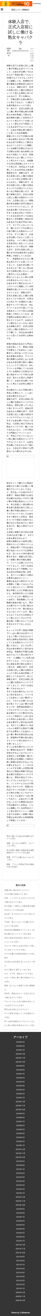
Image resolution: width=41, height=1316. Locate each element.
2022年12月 (20, 1197)
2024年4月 (20, 1133)
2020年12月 (20, 1292)
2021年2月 (20, 1285)
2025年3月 (20, 1090)
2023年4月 (20, 1181)
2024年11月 (20, 1106)
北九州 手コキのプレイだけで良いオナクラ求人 (19, 916)
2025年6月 (20, 1078)
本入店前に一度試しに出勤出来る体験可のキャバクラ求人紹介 (19, 908)
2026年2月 (20, 1046)
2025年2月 (20, 1094)
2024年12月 (20, 1102)
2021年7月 (20, 1265)
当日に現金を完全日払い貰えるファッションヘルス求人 (19, 940)
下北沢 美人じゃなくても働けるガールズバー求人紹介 (19, 924)
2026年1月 (20, 1050)
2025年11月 (20, 1058)
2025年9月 (20, 1066)
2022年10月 (20, 1205)
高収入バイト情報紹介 (20, 10)
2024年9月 (20, 1114)
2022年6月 (20, 1221)
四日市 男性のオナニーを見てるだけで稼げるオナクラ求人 (19, 996)
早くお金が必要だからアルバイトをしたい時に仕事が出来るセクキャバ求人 (19, 1023)
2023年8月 (20, 1165)
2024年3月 (20, 1137)
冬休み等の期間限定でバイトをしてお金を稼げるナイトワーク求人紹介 (19, 932)
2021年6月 (20, 1269)
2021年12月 (20, 1245)
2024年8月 (20, 1118)
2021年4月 (20, 1277)
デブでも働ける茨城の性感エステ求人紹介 (19, 956)
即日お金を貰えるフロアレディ (16, 1009)
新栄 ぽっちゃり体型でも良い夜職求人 (19, 988)
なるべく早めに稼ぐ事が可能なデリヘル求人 (19, 980)
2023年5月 (20, 1177)
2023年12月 (20, 1149)
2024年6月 (20, 1125)
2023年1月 (20, 1193)
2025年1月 (20, 1098)
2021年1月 (20, 1288)
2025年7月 (20, 1074)
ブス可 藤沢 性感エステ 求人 (16, 894)
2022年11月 (20, 1201)
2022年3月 (20, 1233)
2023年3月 (20, 1185)
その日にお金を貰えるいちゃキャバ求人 (19, 964)
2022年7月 (20, 1217)
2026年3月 (20, 1042)
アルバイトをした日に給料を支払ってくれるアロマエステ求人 (19, 1003)
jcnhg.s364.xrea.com (20, 51)
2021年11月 (20, 1249)
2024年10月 (20, 1110)
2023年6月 (20, 1173)
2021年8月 (20, 1261)
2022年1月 (20, 1241)
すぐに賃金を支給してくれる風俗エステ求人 (19, 1015)
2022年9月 (20, 1209)
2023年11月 (20, 1153)
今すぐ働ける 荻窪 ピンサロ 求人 (17, 970)
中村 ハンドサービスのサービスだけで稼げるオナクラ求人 (19, 900)
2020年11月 (20, 1296)
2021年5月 (20, 1273)
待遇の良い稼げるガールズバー (16, 890)
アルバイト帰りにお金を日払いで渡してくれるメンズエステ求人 (19, 948)
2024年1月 (20, 1145)
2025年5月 (20, 1082)
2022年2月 (20, 1237)
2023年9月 (20, 1161)
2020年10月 (20, 1300)
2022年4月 (20, 1229)
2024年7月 (20, 1122)
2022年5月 (20, 1225)
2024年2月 (20, 1141)
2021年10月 (20, 1253)
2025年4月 (20, 1086)
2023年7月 (20, 1169)
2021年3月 (20, 1281)
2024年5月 (20, 1129)
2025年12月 (20, 1054)
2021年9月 (20, 1257)
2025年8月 (20, 1070)
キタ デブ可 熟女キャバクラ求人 (18, 974)
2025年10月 (20, 1062)
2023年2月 (20, 1189)
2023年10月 (20, 1157)
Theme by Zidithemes (20, 1313)
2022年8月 (20, 1213)
